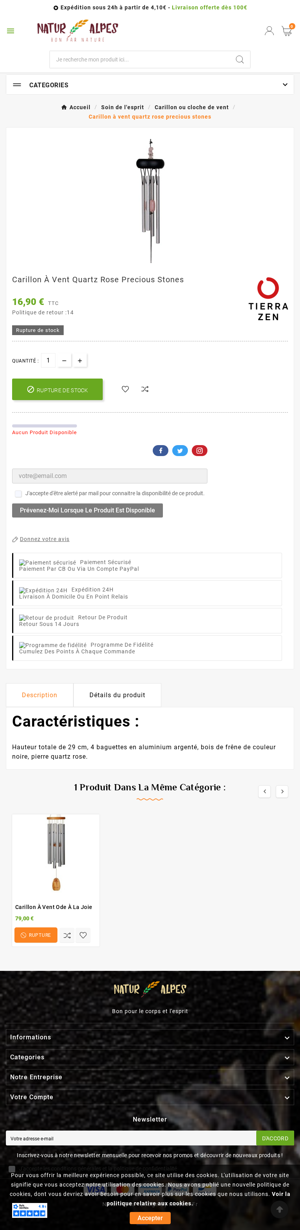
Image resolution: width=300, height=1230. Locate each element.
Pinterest (199, 450)
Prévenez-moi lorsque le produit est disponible (87, 510)
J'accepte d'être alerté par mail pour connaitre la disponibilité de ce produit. (115, 493)
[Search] (240, 59)
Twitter (180, 450)
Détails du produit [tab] (117, 695)
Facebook (160, 450)
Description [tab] (39, 695)
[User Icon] (269, 30)
